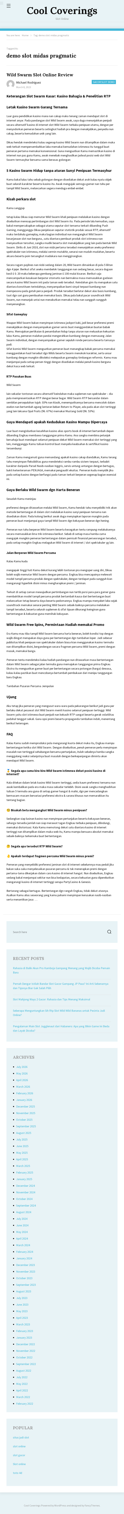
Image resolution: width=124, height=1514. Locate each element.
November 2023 (25, 1271)
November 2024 (25, 1192)
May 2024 (22, 1232)
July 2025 (21, 1139)
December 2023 (25, 1265)
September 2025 (26, 1126)
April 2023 (22, 1318)
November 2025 (25, 1113)
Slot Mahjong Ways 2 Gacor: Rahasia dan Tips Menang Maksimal (51, 999)
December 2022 (25, 1344)
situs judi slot (21, 1437)
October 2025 (24, 1119)
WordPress (60, 1505)
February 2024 (24, 1252)
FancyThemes (92, 1505)
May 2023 (22, 1311)
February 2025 (24, 1172)
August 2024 (23, 1212)
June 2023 (22, 1304)
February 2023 (24, 1331)
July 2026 (21, 1067)
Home (25, 35)
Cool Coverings (62, 10)
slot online (19, 1446)
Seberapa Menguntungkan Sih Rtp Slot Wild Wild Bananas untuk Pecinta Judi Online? (59, 1013)
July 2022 (21, 1377)
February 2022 (24, 1403)
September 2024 (26, 1205)
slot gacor (19, 1455)
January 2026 (24, 1100)
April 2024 (22, 1238)
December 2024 (25, 1186)
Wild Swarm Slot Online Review (39, 74)
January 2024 (24, 1258)
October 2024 (24, 1199)
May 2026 (22, 1073)
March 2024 (23, 1245)
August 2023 (23, 1291)
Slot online (19, 1464)
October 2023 (24, 1278)
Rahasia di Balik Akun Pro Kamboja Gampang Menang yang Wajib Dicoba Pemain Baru (61, 970)
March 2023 (23, 1324)
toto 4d (17, 1473)
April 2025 (22, 1159)
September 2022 (26, 1364)
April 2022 (22, 1390)
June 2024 (22, 1225)
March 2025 (23, 1166)
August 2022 (23, 1370)
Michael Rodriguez (28, 82)
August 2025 (23, 1133)
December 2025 (25, 1106)
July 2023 (21, 1298)
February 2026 (24, 1093)
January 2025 (24, 1179)
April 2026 (22, 1080)
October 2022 (24, 1357)
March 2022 (23, 1397)
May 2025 (22, 1153)
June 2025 (22, 1146)
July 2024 (21, 1219)
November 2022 (25, 1351)
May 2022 (22, 1384)
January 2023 (24, 1337)
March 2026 (23, 1086)
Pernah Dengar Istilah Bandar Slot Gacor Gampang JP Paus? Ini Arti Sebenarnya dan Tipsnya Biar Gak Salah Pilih (60, 986)
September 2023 (26, 1285)
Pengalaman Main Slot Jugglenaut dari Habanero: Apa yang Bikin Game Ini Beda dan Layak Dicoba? (61, 1028)
